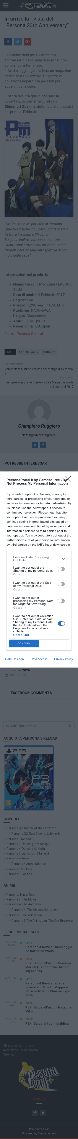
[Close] (69, 480)
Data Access (39, 659)
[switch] (61, 569)
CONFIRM (24, 643)
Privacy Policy (63, 659)
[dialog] (39, 569)
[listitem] (39, 559)
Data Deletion (14, 659)
